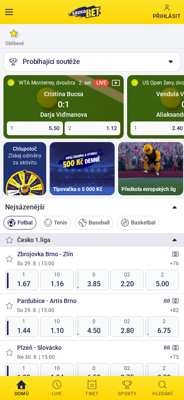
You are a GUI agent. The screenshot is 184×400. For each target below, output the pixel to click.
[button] (92, 207)
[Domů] (84, 12)
